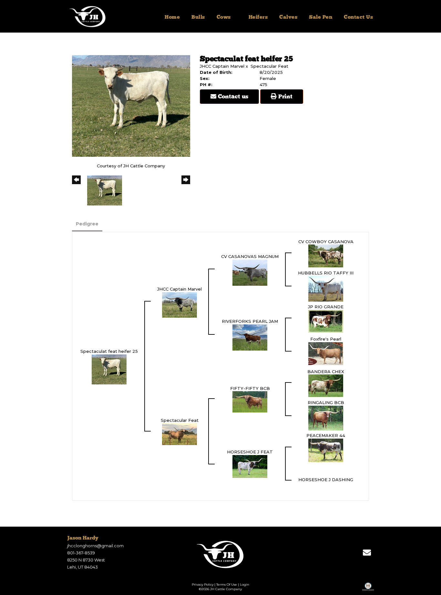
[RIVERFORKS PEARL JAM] (249, 337)
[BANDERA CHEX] (325, 385)
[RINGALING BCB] (325, 417)
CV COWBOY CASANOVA (326, 241)
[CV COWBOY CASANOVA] (325, 255)
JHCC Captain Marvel (222, 66)
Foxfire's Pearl (325, 339)
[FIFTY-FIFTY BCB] (249, 401)
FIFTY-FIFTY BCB (250, 388)
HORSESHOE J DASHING (325, 479)
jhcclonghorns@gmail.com (95, 545)
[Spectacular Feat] (179, 433)
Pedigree (87, 224)
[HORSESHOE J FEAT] (249, 466)
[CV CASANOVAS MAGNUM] (249, 272)
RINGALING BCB (326, 402)
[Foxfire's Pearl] (325, 353)
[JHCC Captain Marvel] (179, 304)
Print (284, 97)
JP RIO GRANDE (326, 306)
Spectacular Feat (269, 66)
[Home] (221, 554)
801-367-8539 (81, 552)
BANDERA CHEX (325, 371)
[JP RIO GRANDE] (325, 320)
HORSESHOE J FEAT (250, 451)
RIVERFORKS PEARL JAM (250, 321)
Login (244, 584)
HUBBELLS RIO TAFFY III (326, 272)
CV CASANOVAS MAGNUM (250, 256)
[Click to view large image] (131, 105)
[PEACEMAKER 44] (325, 449)
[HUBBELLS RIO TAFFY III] (325, 288)
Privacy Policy (202, 584)
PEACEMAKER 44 (325, 435)
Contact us (232, 97)
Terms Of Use (226, 584)
